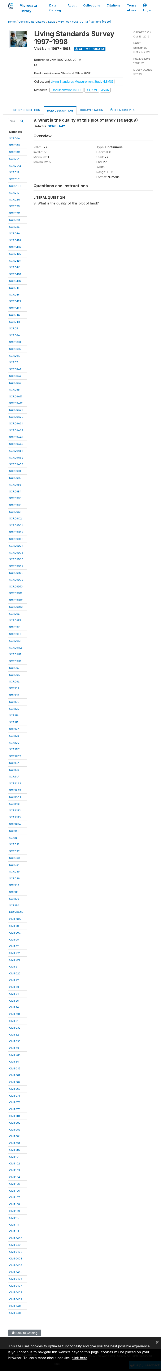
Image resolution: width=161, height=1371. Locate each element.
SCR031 (14, 844)
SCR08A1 (15, 369)
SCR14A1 (14, 776)
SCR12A (14, 729)
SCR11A (14, 715)
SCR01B (14, 172)
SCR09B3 (15, 484)
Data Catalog (55, 8)
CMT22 (14, 980)
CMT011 (14, 946)
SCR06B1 (15, 342)
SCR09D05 (16, 552)
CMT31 (13, 1021)
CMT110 (14, 1217)
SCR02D (14, 219)
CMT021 (14, 959)
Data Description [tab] (60, 110)
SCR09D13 (16, 606)
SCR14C (14, 831)
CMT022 (15, 973)
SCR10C (14, 701)
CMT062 (15, 1082)
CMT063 (15, 1088)
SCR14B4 (15, 824)
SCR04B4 (15, 260)
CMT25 (14, 1000)
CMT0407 (15, 1285)
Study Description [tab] (26, 110)
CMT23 (14, 987)
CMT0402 (15, 1251)
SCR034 (14, 864)
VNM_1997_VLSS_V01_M (73, 21)
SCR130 (14, 905)
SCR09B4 (15, 491)
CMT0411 (15, 1312)
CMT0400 (15, 1238)
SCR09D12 (16, 600)
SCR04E (14, 287)
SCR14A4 (15, 796)
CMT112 (14, 1231)
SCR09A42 (16, 444)
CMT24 (14, 993)
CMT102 (14, 1163)
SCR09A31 (16, 423)
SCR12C (14, 742)
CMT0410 (15, 1306)
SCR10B (14, 695)
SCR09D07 (16, 566)
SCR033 (14, 858)
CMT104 (14, 1177)
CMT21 (13, 966)
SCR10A (14, 688)
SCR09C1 (15, 511)
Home (12, 21)
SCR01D (14, 192)
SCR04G (14, 314)
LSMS (51, 21)
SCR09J (14, 667)
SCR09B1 (15, 471)
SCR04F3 (15, 308)
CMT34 (14, 1061)
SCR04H (14, 321)
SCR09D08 (16, 572)
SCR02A (14, 199)
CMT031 (14, 1014)
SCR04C (14, 267)
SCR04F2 (15, 301)
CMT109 (14, 1211)
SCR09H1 (15, 654)
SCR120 (14, 898)
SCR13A (14, 763)
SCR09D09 (16, 579)
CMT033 (15, 1041)
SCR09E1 (15, 613)
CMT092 (15, 1149)
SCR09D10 (16, 586)
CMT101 (14, 1156)
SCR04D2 (15, 281)
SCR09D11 (15, 593)
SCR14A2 (15, 783)
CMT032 (15, 1027)
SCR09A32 (16, 430)
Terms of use (131, 8)
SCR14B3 (15, 817)
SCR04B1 (15, 240)
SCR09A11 (15, 396)
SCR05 (13, 328)
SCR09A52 (16, 457)
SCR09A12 (16, 403)
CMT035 (15, 1068)
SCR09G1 (15, 640)
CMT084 (15, 1136)
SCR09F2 (15, 634)
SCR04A (14, 233)
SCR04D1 (15, 274)
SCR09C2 (15, 518)
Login (147, 10)
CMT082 (15, 1122)
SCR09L (14, 681)
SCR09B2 (15, 477)
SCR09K (14, 674)
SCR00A (14, 138)
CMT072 (15, 1102)
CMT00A (15, 919)
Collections (91, 5)
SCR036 (14, 878)
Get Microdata (91, 49)
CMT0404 (15, 1265)
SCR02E (14, 226)
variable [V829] (101, 21)
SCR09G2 (15, 647)
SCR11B (13, 722)
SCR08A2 (15, 376)
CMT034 (15, 1054)
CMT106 (14, 1190)
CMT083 (15, 1129)
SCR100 (14, 885)
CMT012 (14, 953)
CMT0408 (15, 1292)
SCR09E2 (15, 620)
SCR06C (14, 355)
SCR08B (14, 389)
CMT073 (15, 1109)
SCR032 (14, 851)
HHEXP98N (16, 912)
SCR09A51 (16, 450)
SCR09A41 (16, 437)
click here (79, 1358)
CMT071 (14, 1095)
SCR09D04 (16, 545)
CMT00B (15, 926)
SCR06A (14, 335)
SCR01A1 (14, 158)
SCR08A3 (15, 382)
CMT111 (14, 1224)
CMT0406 (15, 1278)
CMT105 (14, 1183)
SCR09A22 (16, 416)
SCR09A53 (16, 464)
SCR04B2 (15, 247)
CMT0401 (15, 1244)
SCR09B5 (15, 498)
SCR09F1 (15, 627)
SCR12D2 (15, 756)
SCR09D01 (16, 525)
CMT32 (14, 1034)
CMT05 (14, 939)
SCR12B (14, 735)
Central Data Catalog (31, 21)
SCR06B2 (15, 349)
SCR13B (14, 769)
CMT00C (15, 932)
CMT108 (14, 1204)
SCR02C (14, 213)
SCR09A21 (16, 409)
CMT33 (14, 1048)
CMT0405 (15, 1272)
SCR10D (14, 708)
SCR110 (13, 892)
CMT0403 (15, 1258)
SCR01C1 (15, 179)
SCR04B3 (15, 253)
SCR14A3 (15, 790)
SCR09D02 (16, 532)
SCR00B (14, 145)
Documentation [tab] (91, 110)
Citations (113, 5)
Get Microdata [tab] (124, 110)
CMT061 (14, 1075)
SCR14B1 (14, 803)
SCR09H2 (15, 661)
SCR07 (13, 362)
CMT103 (14, 1170)
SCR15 (13, 837)
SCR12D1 (14, 749)
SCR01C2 (15, 186)
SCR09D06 (16, 559)
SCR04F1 (15, 294)
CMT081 (14, 1116)
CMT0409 (15, 1299)
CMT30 (14, 1007)
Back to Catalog (26, 1333)
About (72, 5)
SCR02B (14, 206)
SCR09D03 (16, 539)
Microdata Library (28, 8)
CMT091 (14, 1143)
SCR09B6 (15, 505)
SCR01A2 (15, 165)
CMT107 (14, 1197)
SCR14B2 (15, 810)
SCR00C (14, 152)
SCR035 (14, 871)
